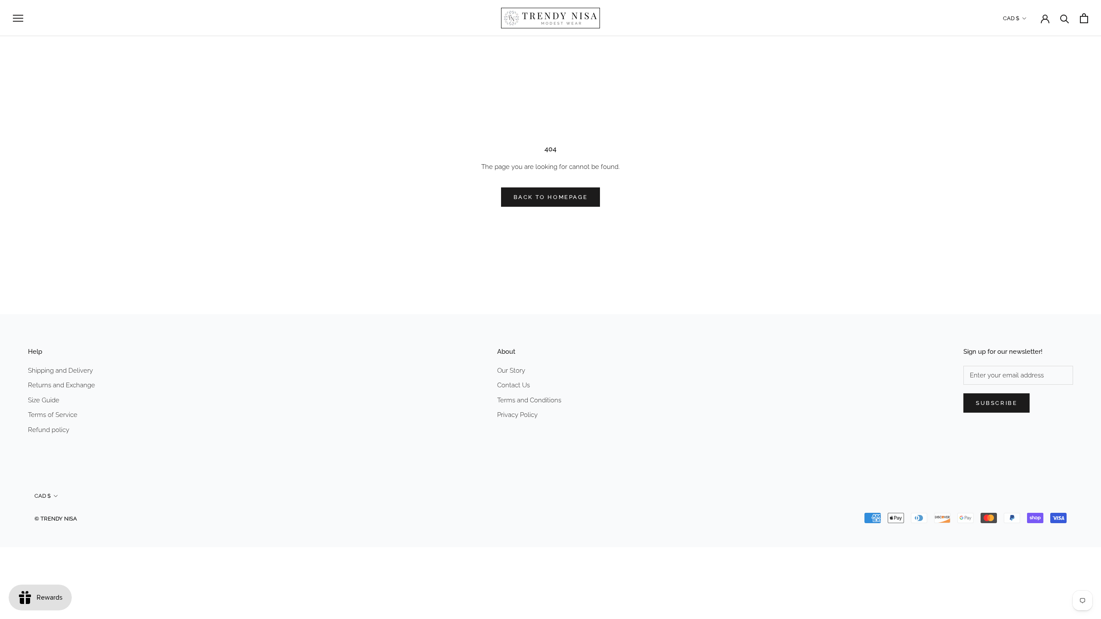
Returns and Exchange (61, 385)
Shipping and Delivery (60, 370)
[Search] (1064, 18)
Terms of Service (52, 415)
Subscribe (996, 403)
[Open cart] (1084, 18)
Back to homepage (551, 197)
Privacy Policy (517, 415)
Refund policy (48, 430)
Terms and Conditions (529, 400)
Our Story (511, 370)
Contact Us (513, 385)
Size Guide (43, 400)
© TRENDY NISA (55, 518)
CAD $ (1011, 18)
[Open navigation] (18, 18)
